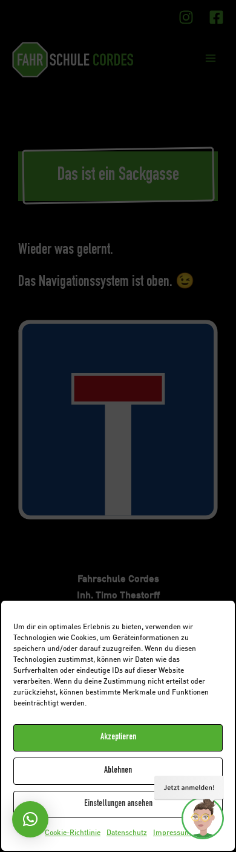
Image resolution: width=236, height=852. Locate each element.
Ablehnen (118, 770)
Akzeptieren (118, 737)
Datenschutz (127, 833)
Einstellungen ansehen (118, 803)
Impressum (172, 833)
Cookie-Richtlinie (72, 833)
